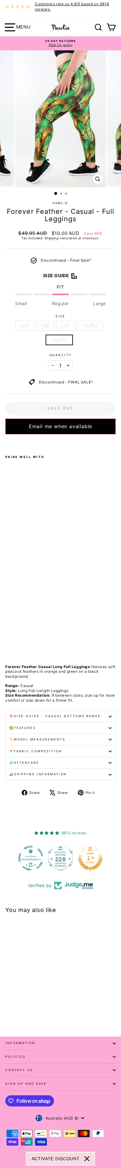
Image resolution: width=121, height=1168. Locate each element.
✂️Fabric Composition (35, 751)
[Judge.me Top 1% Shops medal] (90, 858)
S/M (45, 325)
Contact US (19, 1070)
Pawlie (60, 203)
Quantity (61, 355)
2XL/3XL (90, 325)
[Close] (86, 1158)
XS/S (25, 325)
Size (60, 316)
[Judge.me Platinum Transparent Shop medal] (30, 858)
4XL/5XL (59, 339)
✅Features (22, 728)
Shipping (52, 238)
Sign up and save (26, 1083)
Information (20, 1043)
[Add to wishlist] (7, 442)
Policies (15, 1056)
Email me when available (60, 426)
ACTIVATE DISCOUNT (56, 1158)
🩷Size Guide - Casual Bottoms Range (55, 716)
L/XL (65, 325)
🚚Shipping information (38, 774)
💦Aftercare (24, 762)
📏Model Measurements (37, 739)
